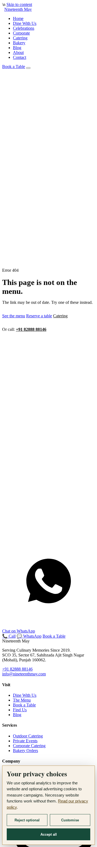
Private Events (25, 741)
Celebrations (23, 28)
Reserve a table (39, 316)
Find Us (20, 709)
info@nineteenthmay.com (24, 674)
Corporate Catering (29, 745)
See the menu (13, 316)
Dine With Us (24, 23)
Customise (70, 820)
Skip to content (19, 4)
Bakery (19, 42)
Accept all (48, 834)
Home (18, 18)
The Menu (22, 700)
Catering (20, 38)
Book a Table (13, 66)
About (18, 52)
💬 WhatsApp (29, 636)
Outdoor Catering (28, 736)
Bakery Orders (25, 750)
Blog (17, 47)
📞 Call (9, 636)
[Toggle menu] (28, 68)
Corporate (21, 33)
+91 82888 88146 (31, 329)
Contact (19, 57)
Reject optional (27, 820)
